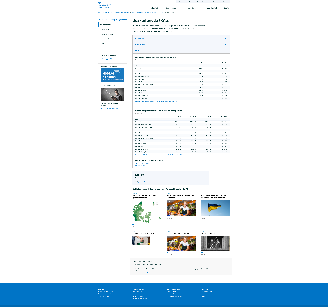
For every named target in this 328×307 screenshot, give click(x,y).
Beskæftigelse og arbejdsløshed (154, 12)
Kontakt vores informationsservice (143, 266)
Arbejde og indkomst (137, 12)
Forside (100, 12)
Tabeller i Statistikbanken (142, 163)
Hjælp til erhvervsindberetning (107, 294)
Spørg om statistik (210, 1)
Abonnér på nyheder (207, 291)
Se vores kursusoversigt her (109, 108)
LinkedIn (203, 296)
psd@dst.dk (141, 182)
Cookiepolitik (170, 294)
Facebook (203, 294)
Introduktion (139, 38)
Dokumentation (140, 44)
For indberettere (190, 8)
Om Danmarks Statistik (211, 8)
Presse (219, 1)
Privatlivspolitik (171, 291)
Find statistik (154, 8)
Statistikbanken (182, 1)
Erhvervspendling (105, 39)
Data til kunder (171, 8)
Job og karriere (137, 294)
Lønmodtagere (104, 29)
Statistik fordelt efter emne (121, 12)
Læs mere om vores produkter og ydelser (145, 272)
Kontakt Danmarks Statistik (196, 1)
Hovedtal (138, 50)
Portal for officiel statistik (139, 298)
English (225, 1)
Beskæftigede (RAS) (106, 24)
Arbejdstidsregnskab (106, 34)
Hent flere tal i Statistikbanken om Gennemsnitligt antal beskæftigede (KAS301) (158, 155)
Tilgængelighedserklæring (174, 296)
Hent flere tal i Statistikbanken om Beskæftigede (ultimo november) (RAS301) (158, 101)
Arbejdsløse (103, 43)
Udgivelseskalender (138, 296)
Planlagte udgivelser (141, 165)
